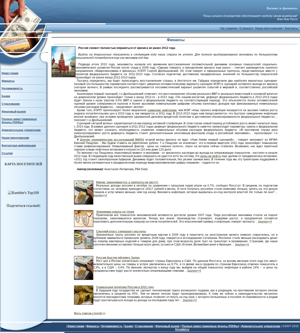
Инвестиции (10, 73)
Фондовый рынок (14, 111)
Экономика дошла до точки (115, 211)
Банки (6, 96)
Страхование (11, 104)
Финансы (8, 81)
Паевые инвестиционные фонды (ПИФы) (19, 120)
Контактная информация (19, 145)
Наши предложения (269, 28)
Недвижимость (12, 88)
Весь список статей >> (89, 313)
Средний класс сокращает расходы (121, 231)
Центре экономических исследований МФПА (112, 139)
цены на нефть (210, 156)
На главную (229, 28)
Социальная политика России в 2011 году (125, 287)
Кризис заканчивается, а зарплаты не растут (127, 182)
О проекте (246, 28)
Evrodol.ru (182, 329)
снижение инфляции (161, 110)
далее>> (100, 195)
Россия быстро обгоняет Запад (118, 257)
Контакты (291, 28)
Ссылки (7, 153)
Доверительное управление (21, 130)
